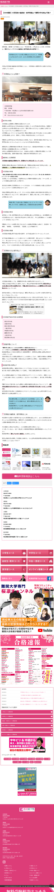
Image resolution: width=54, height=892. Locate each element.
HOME (2, 6)
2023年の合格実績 (15, 758)
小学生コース (8, 868)
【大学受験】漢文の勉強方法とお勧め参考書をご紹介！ (31, 695)
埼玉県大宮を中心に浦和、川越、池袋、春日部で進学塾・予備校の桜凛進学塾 (26, 886)
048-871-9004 (6, 815)
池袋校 (5, 522)
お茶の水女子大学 (37, 762)
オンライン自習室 (25, 762)
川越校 (5, 511)
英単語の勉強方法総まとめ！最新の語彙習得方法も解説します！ (32, 698)
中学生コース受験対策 (7, 716)
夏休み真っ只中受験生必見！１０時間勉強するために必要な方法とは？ (33, 701)
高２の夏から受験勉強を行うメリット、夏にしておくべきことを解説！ (33, 704)
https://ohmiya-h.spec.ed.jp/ (15, 115)
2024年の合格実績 (23, 758)
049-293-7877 (6, 832)
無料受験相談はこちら (28, 476)
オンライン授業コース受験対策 (9, 734)
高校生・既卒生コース (10, 870)
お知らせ (9, 483)
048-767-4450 (6, 824)
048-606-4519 (6, 849)
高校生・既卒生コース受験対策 (9, 720)
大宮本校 (6, 491)
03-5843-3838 (6, 840)
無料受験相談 (8, 880)
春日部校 (6, 532)
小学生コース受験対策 (7, 711)
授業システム (8, 865)
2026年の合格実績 (39, 758)
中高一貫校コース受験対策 (8, 725)
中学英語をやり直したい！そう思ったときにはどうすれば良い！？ (33, 692)
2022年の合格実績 (7, 758)
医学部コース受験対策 (7, 730)
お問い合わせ (8, 877)
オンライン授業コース (17, 762)
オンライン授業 (47, 758)
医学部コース (8, 873)
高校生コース (16, 483)
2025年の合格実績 (31, 758)
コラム (5, 6)
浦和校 (5, 501)
